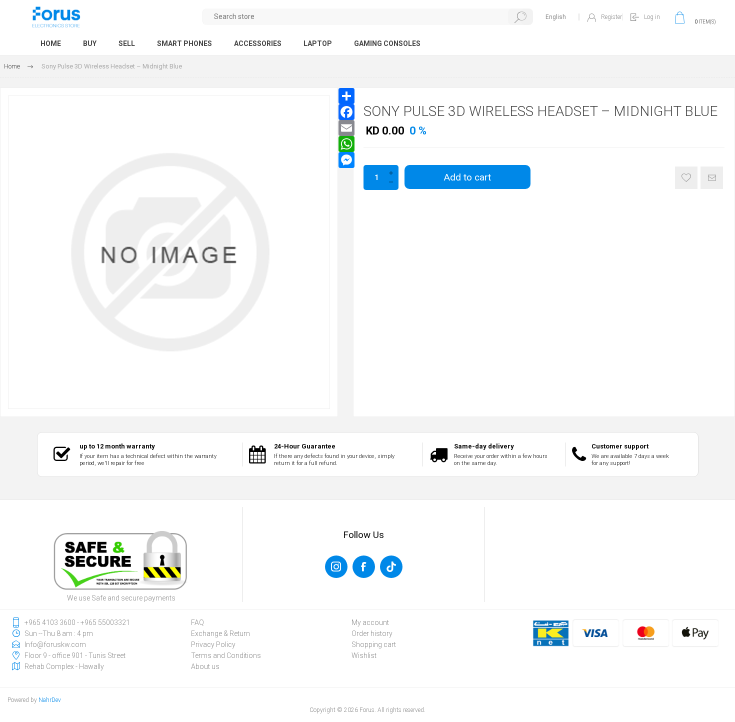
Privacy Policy (213, 644)
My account (370, 622)
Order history (372, 634)
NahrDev (49, 700)
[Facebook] (347, 112)
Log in (652, 17)
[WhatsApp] (347, 144)
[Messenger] (347, 160)
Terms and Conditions (226, 656)
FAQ (197, 622)
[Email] (347, 128)
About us (205, 666)
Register (611, 17)
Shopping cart (374, 644)
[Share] (347, 96)
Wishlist (364, 656)
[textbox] (368, 16)
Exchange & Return (220, 634)
